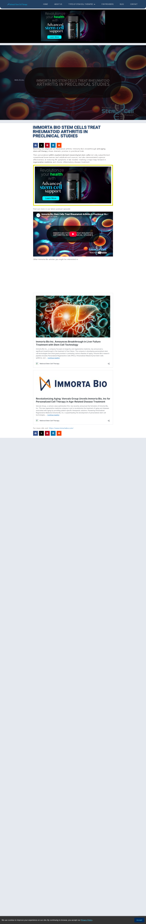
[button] (35, 145)
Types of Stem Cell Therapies (80, 4)
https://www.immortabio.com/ (61, 428)
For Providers (107, 4)
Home (45, 4)
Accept (139, 920)
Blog (122, 4)
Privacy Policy (86, 920)
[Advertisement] (73, 277)
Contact (133, 4)
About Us (58, 4)
